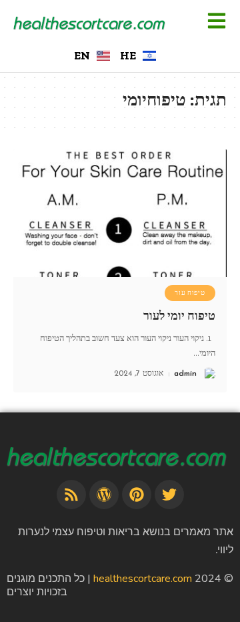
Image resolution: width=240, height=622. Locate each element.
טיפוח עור (190, 293)
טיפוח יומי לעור (179, 315)
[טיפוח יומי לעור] (120, 213)
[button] (216, 22)
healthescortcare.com (142, 578)
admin (185, 374)
